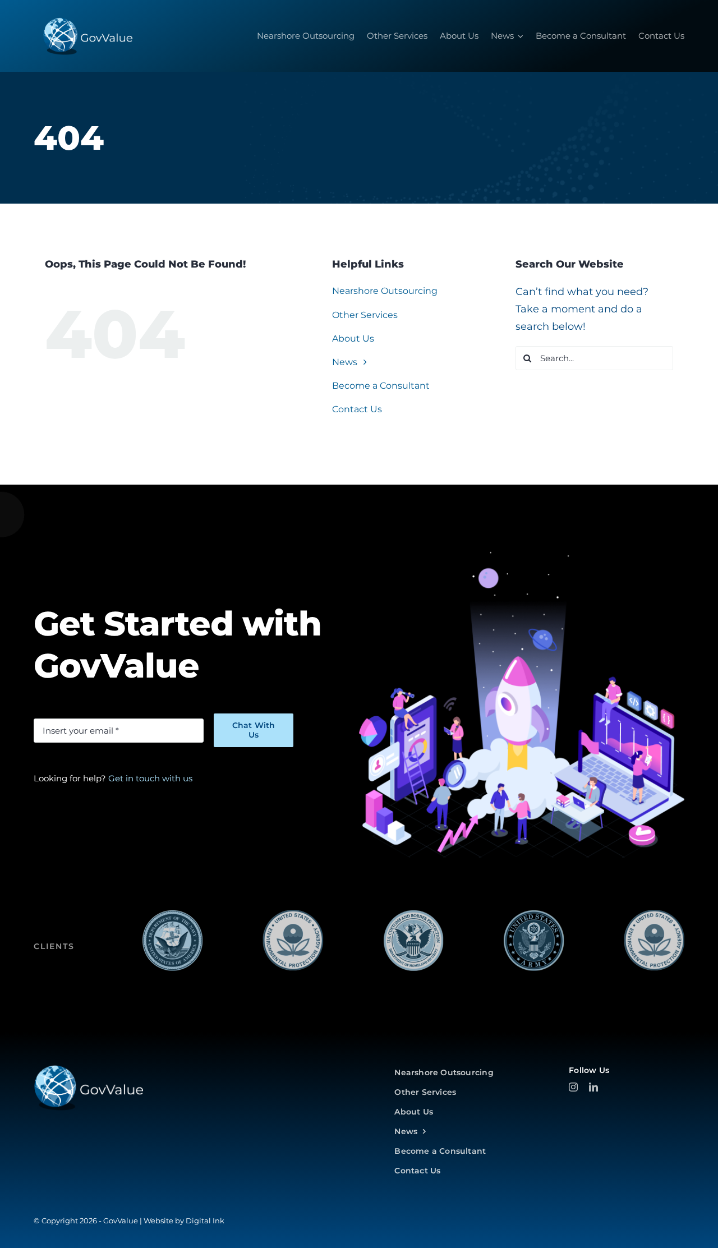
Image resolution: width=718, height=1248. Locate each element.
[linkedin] (593, 1087)
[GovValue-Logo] (88, 1069)
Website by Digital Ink (184, 1220)
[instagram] (573, 1087)
